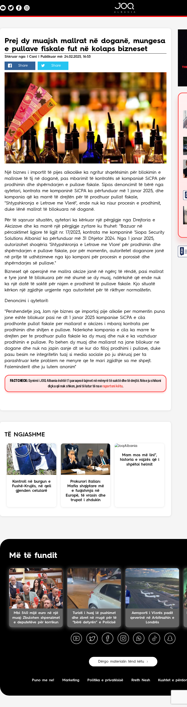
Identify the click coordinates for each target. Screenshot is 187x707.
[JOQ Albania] (128, 9)
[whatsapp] (138, 638)
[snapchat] (170, 638)
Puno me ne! (43, 680)
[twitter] (92, 638)
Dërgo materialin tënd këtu (121, 661)
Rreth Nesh (140, 680)
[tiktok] (154, 638)
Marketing (70, 680)
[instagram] (123, 638)
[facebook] (107, 638)
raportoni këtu (112, 386)
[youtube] (76, 638)
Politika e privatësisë (105, 680)
